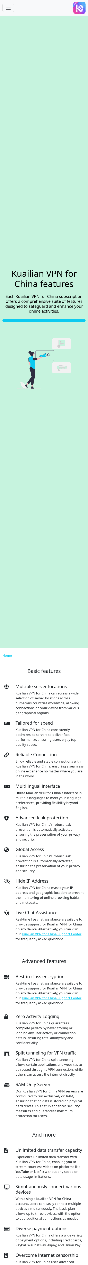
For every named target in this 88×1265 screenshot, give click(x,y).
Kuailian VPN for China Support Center (51, 934)
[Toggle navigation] (8, 8)
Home (7, 655)
